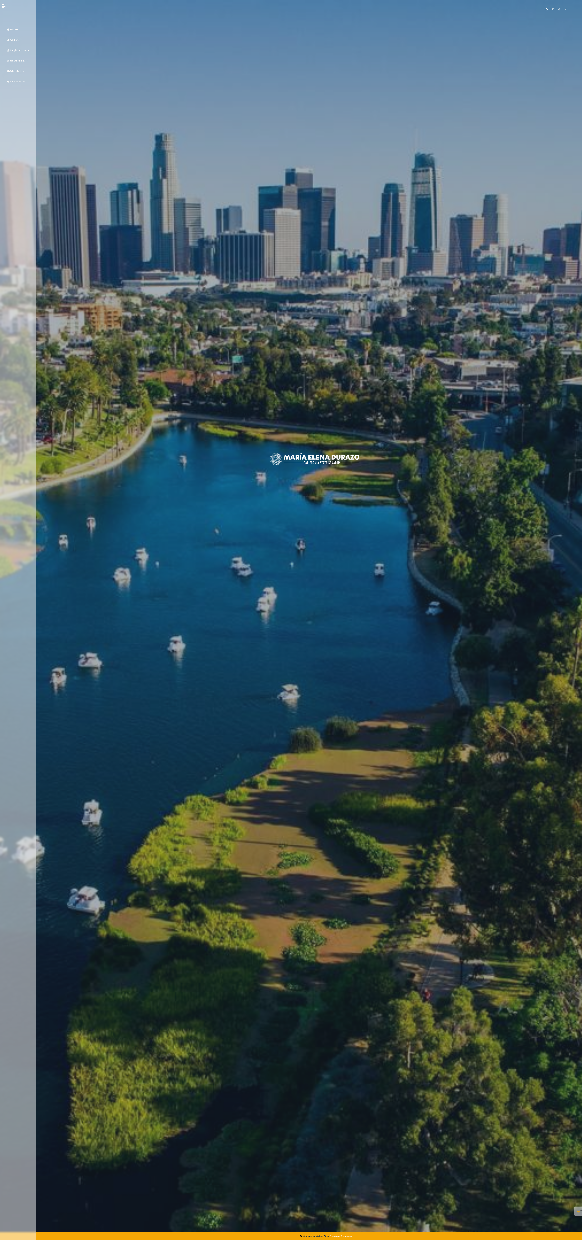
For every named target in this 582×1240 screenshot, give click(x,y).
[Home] (63, 6)
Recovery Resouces (340, 1236)
